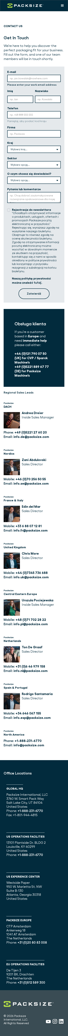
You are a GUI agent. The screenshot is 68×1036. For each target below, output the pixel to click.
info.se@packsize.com (31, 483)
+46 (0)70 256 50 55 (31, 479)
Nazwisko (41, 91)
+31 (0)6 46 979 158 (30, 666)
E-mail (11, 72)
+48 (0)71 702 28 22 (31, 620)
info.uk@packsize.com (31, 577)
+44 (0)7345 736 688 (32, 573)
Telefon (12, 108)
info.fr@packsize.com (30, 530)
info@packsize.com (28, 745)
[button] (62, 5)
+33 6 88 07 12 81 (29, 526)
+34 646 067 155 (28, 713)
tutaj (37, 282)
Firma (11, 127)
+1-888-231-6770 (28, 741)
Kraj (10, 143)
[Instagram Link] (55, 1022)
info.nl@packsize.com (30, 671)
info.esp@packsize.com (32, 718)
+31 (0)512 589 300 (31, 982)
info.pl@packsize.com (30, 624)
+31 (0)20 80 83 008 (32, 942)
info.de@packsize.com (31, 437)
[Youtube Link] (48, 1022)
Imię (10, 91)
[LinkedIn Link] (61, 1022)
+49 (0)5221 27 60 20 (31, 432)
